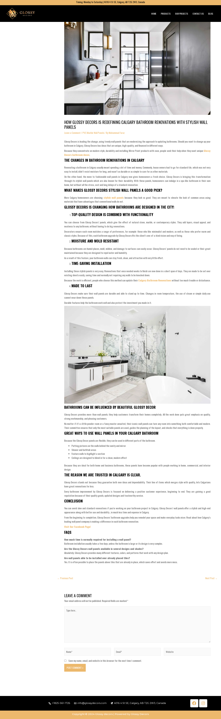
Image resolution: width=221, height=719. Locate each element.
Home (153, 13)
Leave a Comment (72, 132)
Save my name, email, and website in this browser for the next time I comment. (105, 660)
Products (166, 13)
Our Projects (181, 13)
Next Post (211, 578)
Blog (210, 13)
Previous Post (65, 578)
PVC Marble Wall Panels (93, 132)
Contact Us (198, 13)
